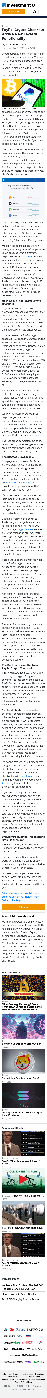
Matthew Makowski (16, 44)
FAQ (43, 1379)
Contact (16, 1374)
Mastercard (28, 776)
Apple (5, 783)
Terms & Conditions (23, 1382)
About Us (7, 1374)
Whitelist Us (12, 1377)
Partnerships (27, 1374)
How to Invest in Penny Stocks (19, 1294)
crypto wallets (25, 529)
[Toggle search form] (34, 11)
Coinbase (26, 256)
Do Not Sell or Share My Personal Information (21, 1379)
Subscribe (13, 11)
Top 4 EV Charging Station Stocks (20, 1299)
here (36, 435)
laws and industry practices (21, 482)
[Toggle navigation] (41, 11)
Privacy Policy (34, 1377)
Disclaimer (39, 1374)
